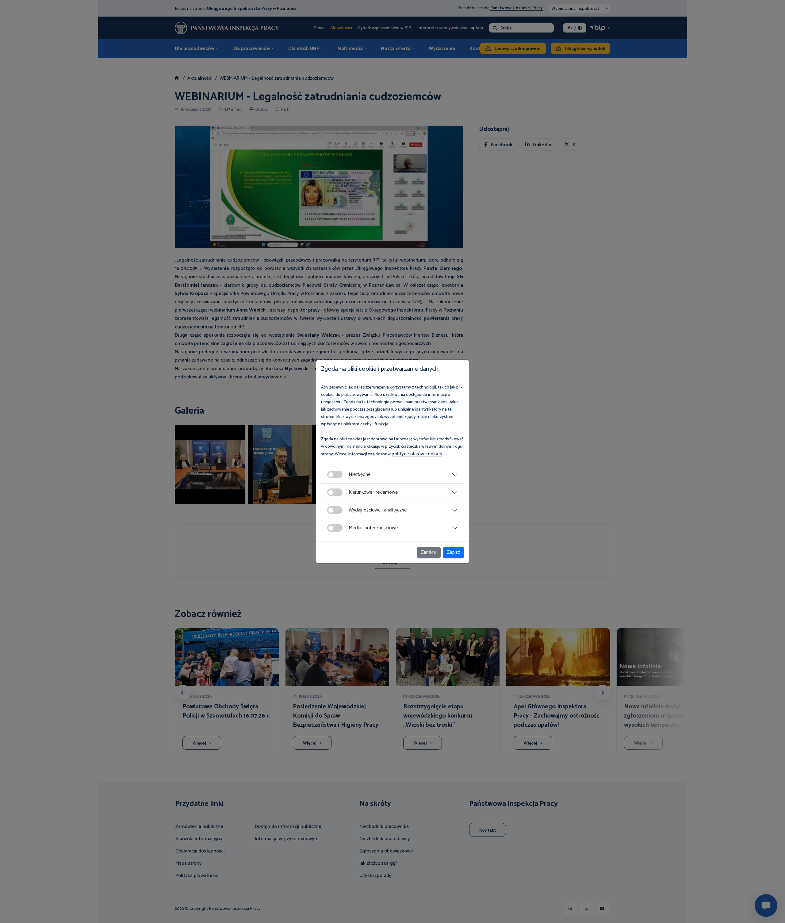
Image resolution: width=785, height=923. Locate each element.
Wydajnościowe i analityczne (378, 510)
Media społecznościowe (373, 528)
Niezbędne (359, 474)
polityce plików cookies (417, 454)
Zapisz (453, 552)
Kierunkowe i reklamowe (373, 492)
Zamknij (429, 552)
